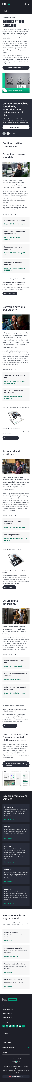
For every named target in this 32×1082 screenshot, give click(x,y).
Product (7, 1010)
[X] (7, 1026)
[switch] (16, 1061)
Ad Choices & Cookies (23, 1070)
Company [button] (5, 1033)
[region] (16, 118)
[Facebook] (17, 1026)
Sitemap (17, 1072)
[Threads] (13, 1026)
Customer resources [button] (8, 1047)
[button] (25, 3)
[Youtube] (20, 1026)
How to (6, 1006)
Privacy (5, 1070)
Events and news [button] (7, 1042)
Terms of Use (12, 1070)
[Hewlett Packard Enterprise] (6, 4)
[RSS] (23, 1026)
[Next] (8, 133)
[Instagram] (10, 1026)
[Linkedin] (3, 1026)
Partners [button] (4, 1052)
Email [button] (6, 1013)
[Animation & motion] (16, 1062)
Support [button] (4, 1038)
